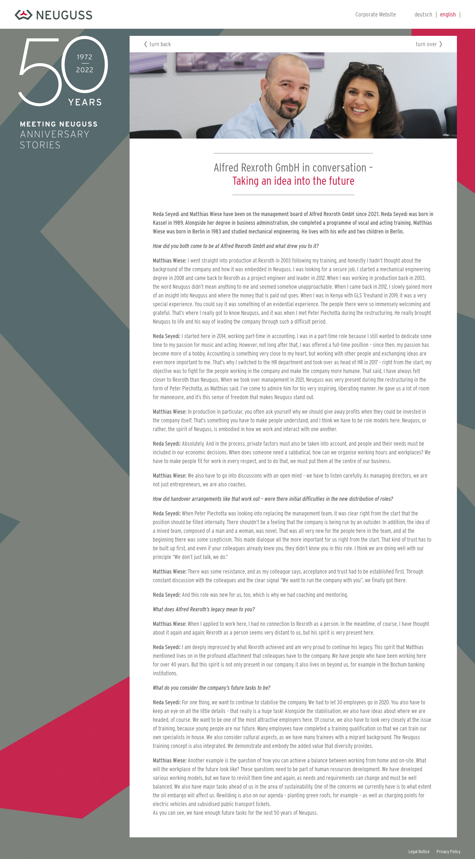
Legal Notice (418, 851)
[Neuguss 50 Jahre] (53, 14)
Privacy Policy (448, 851)
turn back (160, 44)
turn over (426, 44)
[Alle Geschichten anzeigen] (63, 70)
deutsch (423, 14)
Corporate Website (375, 14)
